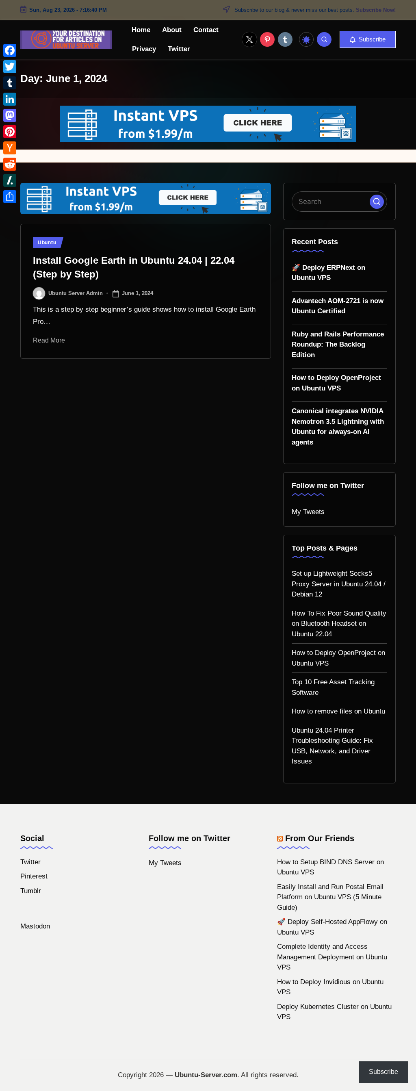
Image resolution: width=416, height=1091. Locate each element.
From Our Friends (319, 838)
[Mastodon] (10, 115)
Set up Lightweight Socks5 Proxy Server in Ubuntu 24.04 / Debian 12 (339, 584)
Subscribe (383, 1071)
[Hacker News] (10, 148)
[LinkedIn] (10, 99)
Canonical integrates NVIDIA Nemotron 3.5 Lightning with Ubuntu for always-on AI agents (338, 426)
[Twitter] (10, 67)
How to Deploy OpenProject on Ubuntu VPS (336, 383)
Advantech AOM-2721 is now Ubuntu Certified (338, 306)
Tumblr (30, 891)
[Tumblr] (10, 83)
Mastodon (35, 926)
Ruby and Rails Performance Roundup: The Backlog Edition (338, 344)
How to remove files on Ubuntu (338, 711)
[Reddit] (10, 164)
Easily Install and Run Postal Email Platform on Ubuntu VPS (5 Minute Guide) (330, 897)
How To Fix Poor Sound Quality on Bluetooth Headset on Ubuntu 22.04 (339, 623)
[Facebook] (10, 50)
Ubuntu (47, 242)
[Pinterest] (10, 132)
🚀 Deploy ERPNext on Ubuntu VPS (328, 273)
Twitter (30, 862)
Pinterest (34, 876)
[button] (368, 39)
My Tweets (308, 512)
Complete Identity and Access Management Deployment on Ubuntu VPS (332, 957)
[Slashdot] (10, 180)
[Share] (10, 197)
